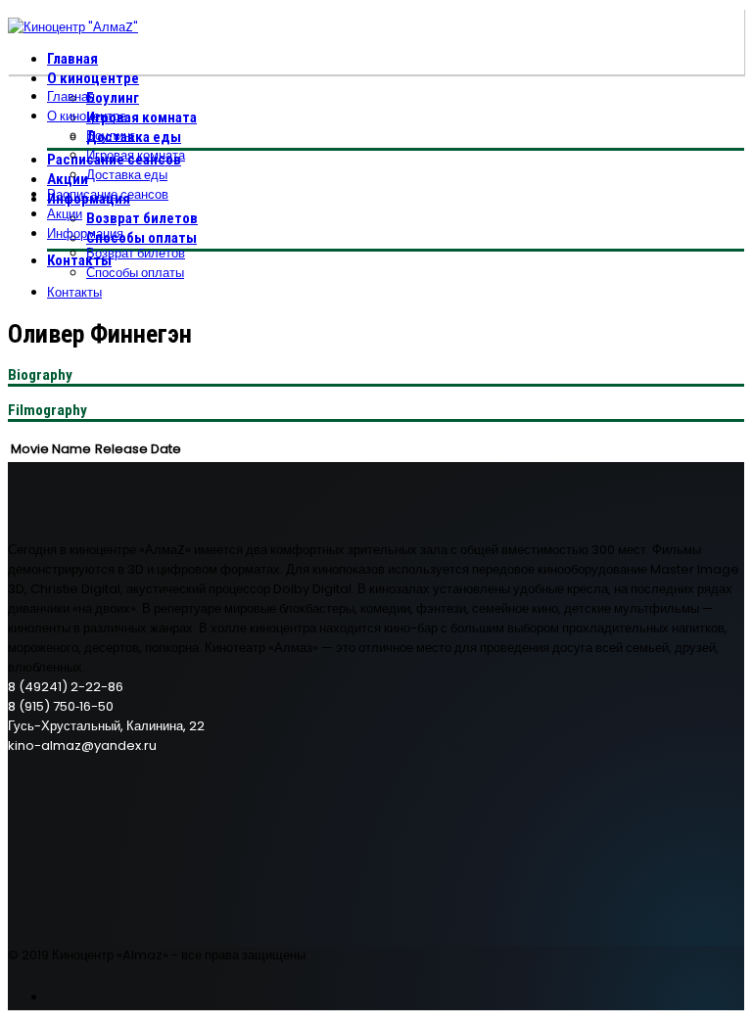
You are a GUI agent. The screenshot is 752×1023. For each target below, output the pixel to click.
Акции (67, 179)
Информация (85, 233)
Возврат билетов (142, 218)
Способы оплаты (141, 238)
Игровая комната (141, 117)
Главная (72, 59)
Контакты (79, 260)
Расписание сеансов (107, 194)
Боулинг (112, 98)
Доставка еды (126, 174)
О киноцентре (93, 78)
